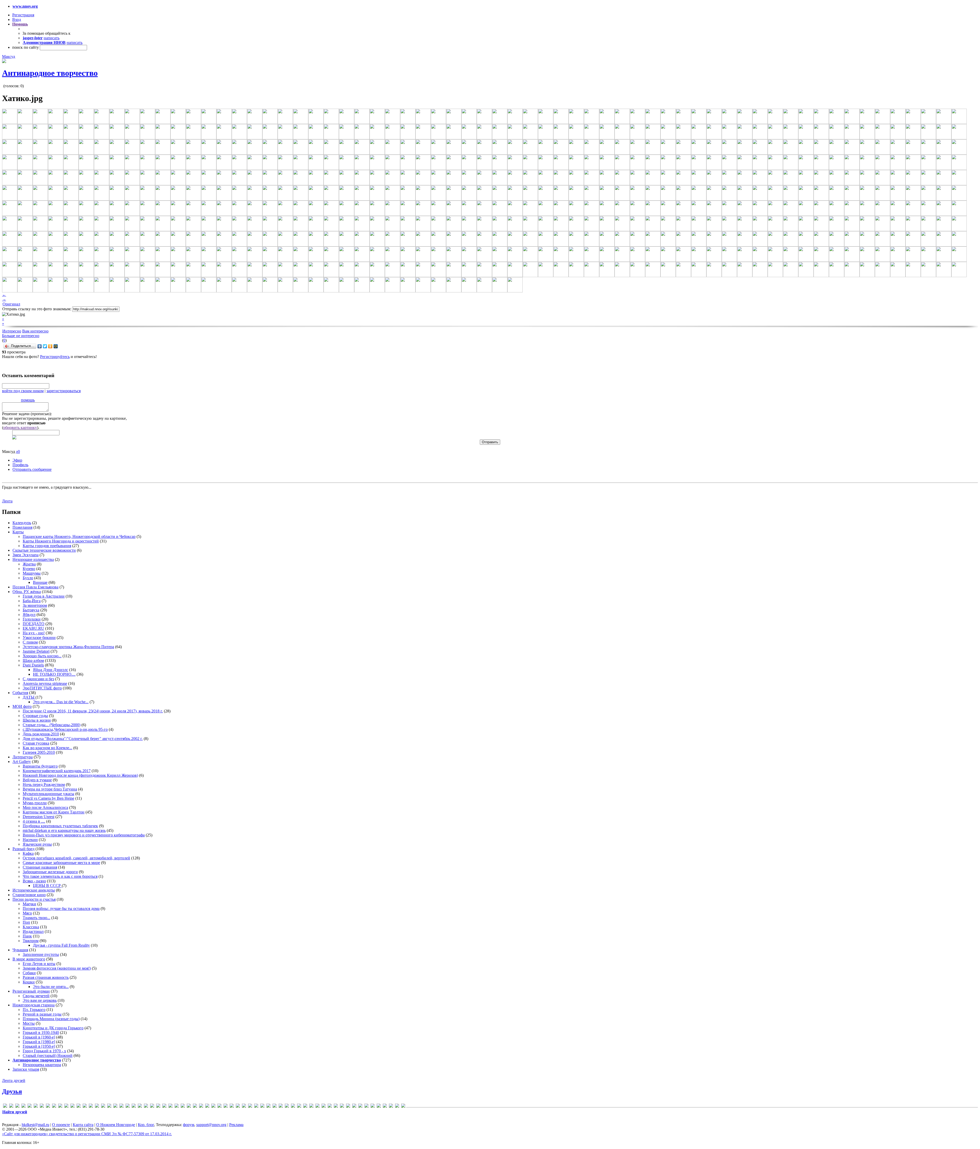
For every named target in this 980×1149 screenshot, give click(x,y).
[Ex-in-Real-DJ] (60, 1106)
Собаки (29, 973)
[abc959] (11, 1106)
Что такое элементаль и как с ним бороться (60, 876)
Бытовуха (31, 610)
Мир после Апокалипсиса (45, 807)
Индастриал (33, 931)
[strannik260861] (207, 1106)
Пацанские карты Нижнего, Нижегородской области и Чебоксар (79, 536)
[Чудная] (391, 1106)
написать (51, 38)
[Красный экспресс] (317, 1106)
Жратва (29, 564)
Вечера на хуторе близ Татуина (50, 789)
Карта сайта (83, 1124)
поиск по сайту (25, 47)
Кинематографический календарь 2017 (57, 771)
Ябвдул (29, 614)
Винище (40, 582)
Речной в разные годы (42, 1014)
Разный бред (23, 849)
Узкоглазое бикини (39, 637)
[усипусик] (378, 1106)
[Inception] (97, 1106)
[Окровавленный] (354, 1106)
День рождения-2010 (41, 734)
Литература (23, 757)
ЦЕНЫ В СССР (47, 885)
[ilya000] (91, 1106)
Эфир (17, 460)
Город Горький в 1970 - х (44, 1051)
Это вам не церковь (40, 1000)
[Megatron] (140, 1106)
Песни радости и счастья (34, 899)
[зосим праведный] (305, 1106)
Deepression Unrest (38, 816)
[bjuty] (35, 1106)
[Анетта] (244, 1106)
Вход (16, 19)
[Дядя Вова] (293, 1106)
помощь (28, 400)
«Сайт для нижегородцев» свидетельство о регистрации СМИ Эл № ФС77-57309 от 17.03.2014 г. (87, 1134)
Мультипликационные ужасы (48, 794)
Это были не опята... (51, 986)
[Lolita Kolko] (115, 1106)
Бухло (28, 578)
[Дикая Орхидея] (274, 1106)
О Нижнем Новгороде (115, 1124)
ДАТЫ (29, 697)
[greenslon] (78, 1106)
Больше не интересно (20, 335)
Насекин (30, 839)
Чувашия (20, 950)
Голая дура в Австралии (44, 596)
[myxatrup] (152, 1106)
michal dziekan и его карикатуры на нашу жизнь (64, 830)
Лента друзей (13, 1080)
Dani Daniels (33, 665)
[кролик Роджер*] (323, 1106)
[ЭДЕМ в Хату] (397, 1106)
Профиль (20, 465)
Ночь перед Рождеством (44, 784)
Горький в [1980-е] (39, 1042)
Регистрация (23, 15)
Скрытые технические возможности (44, 550)
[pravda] (189, 1106)
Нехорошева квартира (42, 1064)
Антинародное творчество (50, 73)
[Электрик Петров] (403, 1106)
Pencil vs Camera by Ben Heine (48, 798)
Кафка (28, 853)
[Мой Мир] (55, 346)
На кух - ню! (34, 633)
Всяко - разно (34, 881)
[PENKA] (176, 1106)
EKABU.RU (33, 628)
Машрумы (32, 573)
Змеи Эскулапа (26, 555)
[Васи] (250, 1106)
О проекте (61, 1124)
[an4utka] (23, 1106)
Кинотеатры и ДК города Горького (53, 1028)
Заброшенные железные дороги (50, 872)
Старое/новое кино (29, 895)
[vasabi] (225, 1106)
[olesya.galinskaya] (170, 1106)
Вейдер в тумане (37, 780)
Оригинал (11, 304)
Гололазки (32, 619)
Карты (18, 532)
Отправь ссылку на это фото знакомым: (36, 309)
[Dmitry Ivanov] (48, 1106)
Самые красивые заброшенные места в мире (61, 862)
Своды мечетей (36, 996)
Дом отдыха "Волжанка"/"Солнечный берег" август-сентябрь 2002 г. (83, 738)
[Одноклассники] (50, 346)
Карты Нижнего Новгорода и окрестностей (61, 541)
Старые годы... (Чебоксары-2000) (51, 725)
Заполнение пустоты (41, 954)
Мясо (27, 913)
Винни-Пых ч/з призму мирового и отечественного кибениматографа (84, 835)
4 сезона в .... (34, 821)
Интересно (11, 331)
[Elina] (54, 1106)
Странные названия (40, 867)
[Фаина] (385, 1106)
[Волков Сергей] (268, 1106)
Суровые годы (35, 715)
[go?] (72, 1106)
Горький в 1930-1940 (41, 1032)
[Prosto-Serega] (195, 1106)
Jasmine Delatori (36, 651)
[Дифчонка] (287, 1106)
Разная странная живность (46, 977)
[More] (146, 1106)
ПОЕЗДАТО (33, 624)
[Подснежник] (360, 1106)
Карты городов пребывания (47, 545)
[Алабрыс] (238, 1106)
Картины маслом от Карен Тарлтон (53, 812)
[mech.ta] (133, 1106)
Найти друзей (14, 1112)
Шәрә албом (33, 660)
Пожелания (22, 527)
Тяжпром (31, 940)
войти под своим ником (23, 391)
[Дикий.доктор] (280, 1106)
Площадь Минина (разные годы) (51, 1019)
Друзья (12, 1091)
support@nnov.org (211, 1124)
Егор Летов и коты (39, 963)
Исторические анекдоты (34, 890)
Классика (31, 927)
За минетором (35, 605)
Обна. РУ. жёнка (27, 591)
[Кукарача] (329, 1106)
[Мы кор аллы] (342, 1106)
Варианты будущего (40, 766)
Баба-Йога (32, 601)
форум (188, 1124)
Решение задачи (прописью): (27, 414)
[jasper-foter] (103, 1106)
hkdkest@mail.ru (35, 1124)
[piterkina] (182, 1106)
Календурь (22, 523)
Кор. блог (146, 1124)
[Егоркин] (299, 1106)
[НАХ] (348, 1106)
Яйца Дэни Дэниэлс (50, 670)
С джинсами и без (38, 679)
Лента (7, 501)
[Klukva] (109, 1106)
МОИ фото (22, 706)
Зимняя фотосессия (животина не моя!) (57, 968)
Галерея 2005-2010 (39, 752)
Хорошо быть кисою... (42, 656)
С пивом (30, 642)
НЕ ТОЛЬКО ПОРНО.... (54, 674)
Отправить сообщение (32, 469)
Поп (26, 922)
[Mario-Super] (121, 1106)
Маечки (29, 904)
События (20, 692)
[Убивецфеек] (372, 1106)
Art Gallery (22, 761)
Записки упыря (26, 1069)
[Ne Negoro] (164, 1106)
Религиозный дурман (31, 991)
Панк (27, 936)
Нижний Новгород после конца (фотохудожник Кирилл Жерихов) (80, 775)
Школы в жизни (37, 720)
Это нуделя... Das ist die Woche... (61, 702)
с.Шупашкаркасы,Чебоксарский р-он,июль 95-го (65, 729)
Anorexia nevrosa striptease (45, 683)
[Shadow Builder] (201, 1106)
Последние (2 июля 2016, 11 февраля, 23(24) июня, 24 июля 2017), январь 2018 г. (93, 711)
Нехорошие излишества (33, 559)
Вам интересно (35, 331)
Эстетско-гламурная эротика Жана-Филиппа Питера (68, 647)
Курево (29, 568)
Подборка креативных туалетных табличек (60, 826)
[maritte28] (127, 1106)
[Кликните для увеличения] (4, 61)
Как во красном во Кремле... (47, 748)
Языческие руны (37, 844)
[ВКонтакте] (39, 346)
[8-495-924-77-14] (5, 1106)
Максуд (8, 56)
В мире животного (29, 959)
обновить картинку (20, 427)
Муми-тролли (35, 803)
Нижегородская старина (34, 1005)
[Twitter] (45, 346)
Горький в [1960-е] (39, 1037)
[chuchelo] (42, 1106)
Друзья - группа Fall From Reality (61, 945)
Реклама (236, 1124)
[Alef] (17, 1106)
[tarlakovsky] (213, 1106)
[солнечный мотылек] (366, 1106)
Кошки (29, 982)
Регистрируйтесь (55, 356)
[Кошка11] (311, 1106)
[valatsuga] (219, 1106)
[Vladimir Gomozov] (231, 1106)
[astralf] (29, 1106)
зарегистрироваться (63, 391)
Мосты (29, 1023)
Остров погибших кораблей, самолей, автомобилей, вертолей (76, 858)
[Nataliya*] (158, 1106)
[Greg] (84, 1106)
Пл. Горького (34, 1009)
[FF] (66, 1106)
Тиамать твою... (36, 918)
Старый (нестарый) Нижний (47, 1055)
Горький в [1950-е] (39, 1046)
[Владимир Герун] (262, 1106)
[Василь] (256, 1106)
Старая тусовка (36, 743)
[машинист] (336, 1106)
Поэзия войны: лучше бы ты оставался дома (61, 908)
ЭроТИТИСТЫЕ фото (42, 688)
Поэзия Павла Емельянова (35, 587)
